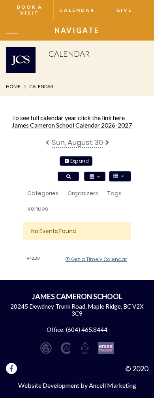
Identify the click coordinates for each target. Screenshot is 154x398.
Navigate (77, 30)
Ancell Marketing (112, 385)
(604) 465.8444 (86, 329)
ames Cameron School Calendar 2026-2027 (73, 125)
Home (13, 86)
